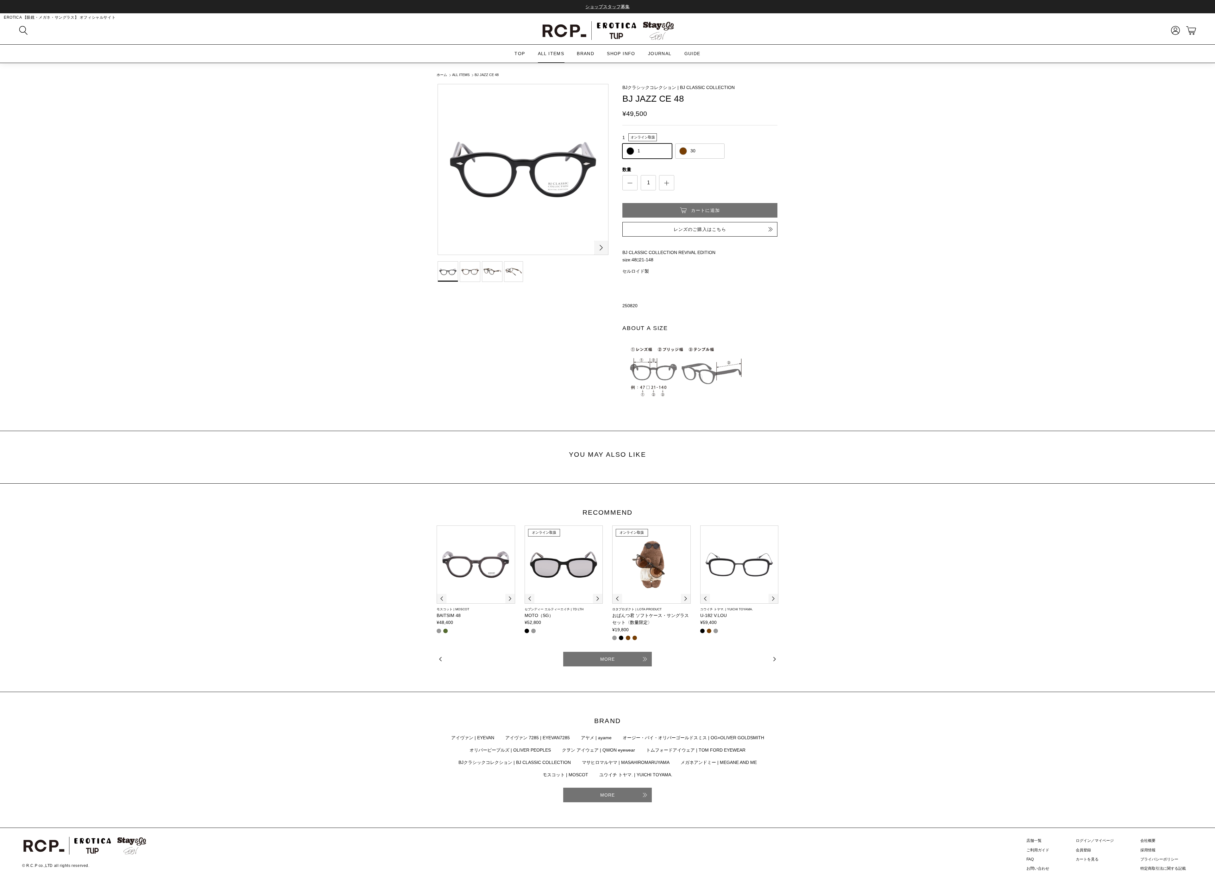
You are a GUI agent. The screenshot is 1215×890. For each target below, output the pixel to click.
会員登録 (1083, 850)
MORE (607, 659)
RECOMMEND (608, 512)
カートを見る (1087, 859)
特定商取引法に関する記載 (1163, 868)
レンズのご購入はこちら (700, 229)
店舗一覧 (1034, 840)
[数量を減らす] (630, 182)
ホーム (442, 75)
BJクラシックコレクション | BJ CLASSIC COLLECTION (678, 87)
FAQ (1030, 859)
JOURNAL (660, 53)
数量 (626, 169)
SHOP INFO (621, 53)
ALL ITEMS (551, 53)
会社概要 (1148, 840)
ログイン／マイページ (1095, 840)
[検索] (23, 30)
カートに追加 (705, 210)
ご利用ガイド (1037, 850)
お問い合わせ (1037, 868)
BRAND (585, 53)
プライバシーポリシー (1159, 859)
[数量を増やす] (666, 182)
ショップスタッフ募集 (607, 6)
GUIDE (692, 53)
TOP (519, 53)
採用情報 (1148, 850)
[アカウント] (1174, 30)
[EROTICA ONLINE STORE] (607, 30)
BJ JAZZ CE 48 (487, 75)
